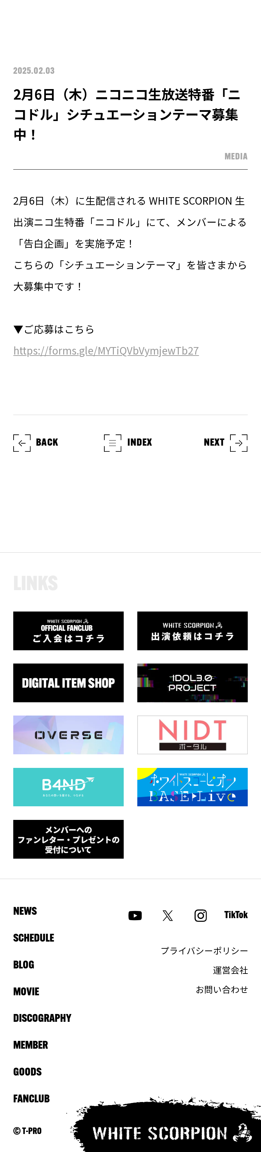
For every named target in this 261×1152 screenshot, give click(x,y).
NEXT (214, 443)
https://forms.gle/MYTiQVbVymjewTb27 (106, 350)
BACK (47, 443)
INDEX (140, 443)
